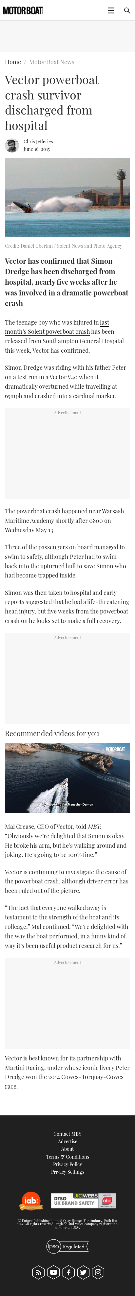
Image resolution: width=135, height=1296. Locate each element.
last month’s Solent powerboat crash (57, 327)
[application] (67, 778)
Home (13, 62)
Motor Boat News (51, 62)
